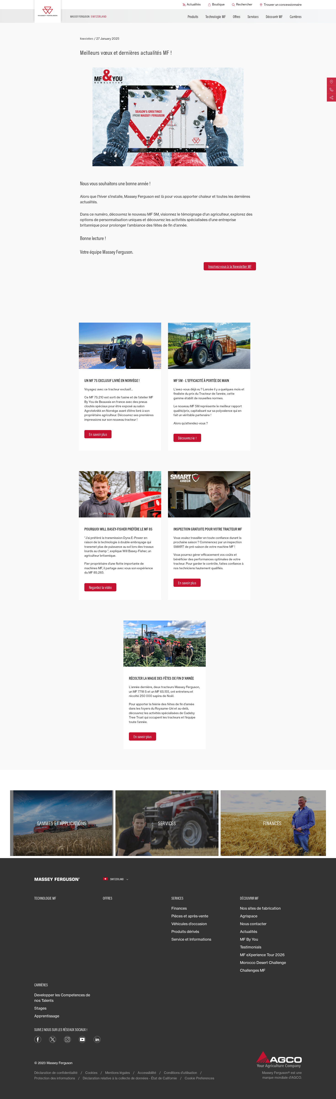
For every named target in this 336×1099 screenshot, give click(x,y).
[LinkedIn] (97, 1039)
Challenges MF (252, 970)
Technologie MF (215, 16)
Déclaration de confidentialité (55, 1073)
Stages (40, 1008)
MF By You (249, 939)
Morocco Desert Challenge (263, 962)
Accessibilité (147, 1073)
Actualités (248, 931)
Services (253, 16)
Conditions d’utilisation (180, 1073)
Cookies (91, 1073)
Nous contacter (253, 923)
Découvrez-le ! (187, 438)
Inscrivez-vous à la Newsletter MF (229, 266)
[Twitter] (52, 1039)
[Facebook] (37, 1039)
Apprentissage (46, 1016)
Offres (236, 16)
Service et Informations (191, 939)
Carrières (295, 16)
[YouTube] (82, 1039)
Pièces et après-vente (189, 916)
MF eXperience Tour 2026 (262, 955)
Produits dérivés (185, 931)
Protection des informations (54, 1078)
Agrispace (248, 916)
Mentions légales (117, 1073)
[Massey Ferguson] (48, 11)
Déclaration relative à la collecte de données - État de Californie (130, 1078)
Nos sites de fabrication (260, 908)
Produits (193, 16)
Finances (179, 908)
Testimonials (250, 947)
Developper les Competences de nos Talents (62, 998)
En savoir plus (98, 434)
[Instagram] (67, 1039)
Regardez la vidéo (100, 587)
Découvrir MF (274, 16)
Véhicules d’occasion (189, 923)
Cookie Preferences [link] (199, 1078)
